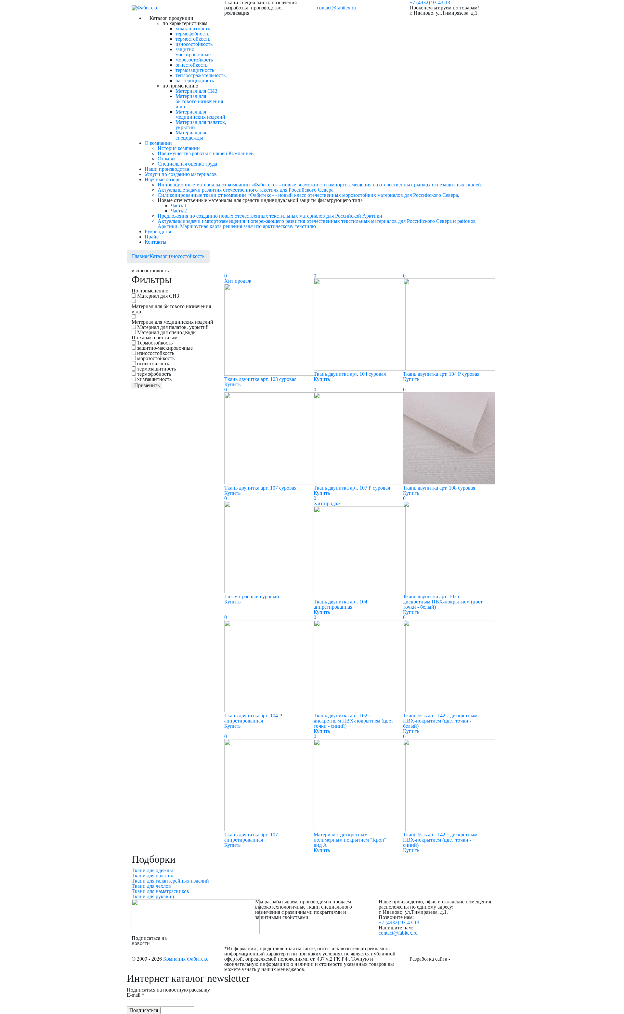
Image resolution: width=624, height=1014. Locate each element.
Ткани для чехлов (151, 886)
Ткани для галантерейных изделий (170, 881)
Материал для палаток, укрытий (201, 124)
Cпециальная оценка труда (187, 164)
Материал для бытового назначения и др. (199, 101)
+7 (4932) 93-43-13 (399, 922)
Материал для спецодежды (191, 135)
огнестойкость (191, 65)
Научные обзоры (163, 179)
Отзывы (167, 158)
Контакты (155, 242)
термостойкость (193, 39)
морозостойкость (194, 59)
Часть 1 (179, 205)
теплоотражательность (201, 75)
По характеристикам (154, 337)
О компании (158, 143)
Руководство (159, 231)
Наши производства (167, 169)
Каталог (158, 256)
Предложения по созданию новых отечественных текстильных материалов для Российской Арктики (270, 216)
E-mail (135, 995)
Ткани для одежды (152, 870)
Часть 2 (179, 210)
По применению (150, 290)
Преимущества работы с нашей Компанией (206, 153)
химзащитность (193, 28)
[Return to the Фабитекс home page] (145, 7)
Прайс (152, 236)
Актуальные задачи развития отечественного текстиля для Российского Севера (245, 190)
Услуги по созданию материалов (181, 174)
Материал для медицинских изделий (200, 114)
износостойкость (194, 44)
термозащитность (195, 70)
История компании (179, 148)
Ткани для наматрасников (160, 891)
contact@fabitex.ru (336, 7)
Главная (141, 256)
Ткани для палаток (152, 875)
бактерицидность (195, 80)
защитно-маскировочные (193, 52)
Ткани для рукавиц (153, 896)
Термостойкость (155, 342)
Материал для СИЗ (196, 91)
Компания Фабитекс (185, 959)
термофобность (192, 33)
